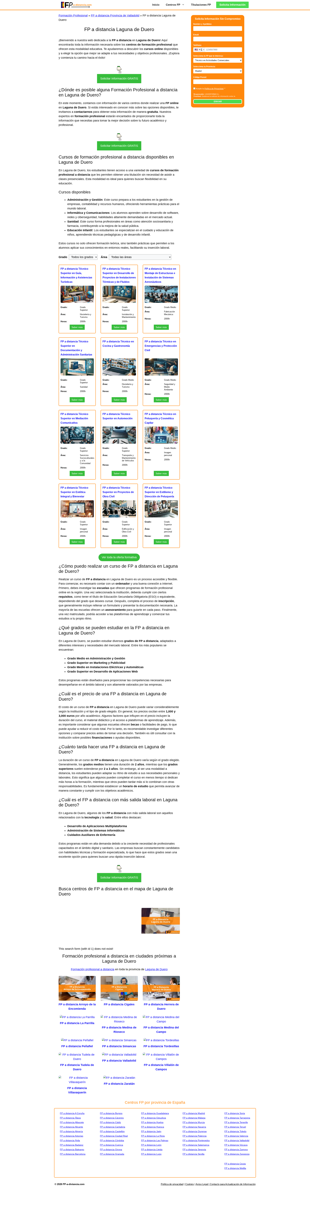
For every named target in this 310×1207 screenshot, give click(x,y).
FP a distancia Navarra (194, 1127)
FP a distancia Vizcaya (236, 1145)
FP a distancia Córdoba (112, 1140)
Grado (63, 257)
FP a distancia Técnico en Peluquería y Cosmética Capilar (160, 418)
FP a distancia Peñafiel (77, 1046)
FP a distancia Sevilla (193, 1154)
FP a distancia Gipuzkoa (153, 1118)
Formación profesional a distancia (92, 969)
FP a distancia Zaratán (119, 1083)
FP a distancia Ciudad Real (114, 1136)
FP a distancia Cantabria (112, 1127)
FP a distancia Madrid (194, 1113)
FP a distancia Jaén (151, 1131)
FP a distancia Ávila (70, 1140)
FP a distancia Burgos (111, 1113)
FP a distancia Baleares (72, 1149)
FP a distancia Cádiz (110, 1122)
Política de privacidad (172, 1184)
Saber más (77, 327)
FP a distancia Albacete (72, 1122)
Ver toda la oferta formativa (119, 557)
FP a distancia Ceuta (235, 1163)
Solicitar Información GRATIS (119, 78)
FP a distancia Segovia (194, 1149)
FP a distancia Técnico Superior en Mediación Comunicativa (74, 418)
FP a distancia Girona (111, 1149)
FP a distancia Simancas (119, 1046)
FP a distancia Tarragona (237, 1118)
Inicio (155, 4)
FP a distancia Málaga (194, 1118)
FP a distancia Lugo (151, 1154)
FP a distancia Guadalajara (155, 1113)
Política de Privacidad (213, 89)
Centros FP (173, 4)
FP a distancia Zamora (236, 1149)
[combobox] (199, 50)
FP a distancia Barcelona (72, 1154)
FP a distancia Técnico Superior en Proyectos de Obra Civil (118, 492)
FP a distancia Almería (71, 1131)
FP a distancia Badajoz (71, 1145)
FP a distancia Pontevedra (196, 1140)
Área (104, 257)
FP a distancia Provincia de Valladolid (115, 15)
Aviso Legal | (203, 1184)
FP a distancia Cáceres (112, 1118)
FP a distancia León (151, 1145)
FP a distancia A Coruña (72, 1113)
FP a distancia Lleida (151, 1149)
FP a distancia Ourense (195, 1131)
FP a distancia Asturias (71, 1136)
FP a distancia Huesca (152, 1127)
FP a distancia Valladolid (119, 1060)
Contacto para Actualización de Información (233, 1184)
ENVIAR (218, 101)
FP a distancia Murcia (194, 1122)
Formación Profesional (73, 15)
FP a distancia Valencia (236, 1136)
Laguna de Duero (156, 969)
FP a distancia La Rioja (153, 1136)
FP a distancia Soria (234, 1113)
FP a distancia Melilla (235, 1168)
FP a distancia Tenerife (236, 1122)
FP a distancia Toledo (235, 1131)
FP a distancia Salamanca (196, 1145)
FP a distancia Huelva (152, 1122)
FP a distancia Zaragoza (236, 1154)
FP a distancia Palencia (195, 1136)
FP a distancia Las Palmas (154, 1140)
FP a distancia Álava (70, 1118)
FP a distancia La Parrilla (77, 1023)
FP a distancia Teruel (235, 1127)
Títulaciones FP (201, 4)
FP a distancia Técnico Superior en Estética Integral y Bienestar (74, 492)
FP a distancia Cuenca (111, 1145)
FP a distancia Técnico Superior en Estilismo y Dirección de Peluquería (159, 492)
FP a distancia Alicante (71, 1127)
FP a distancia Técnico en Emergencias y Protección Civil (161, 346)
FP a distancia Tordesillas (161, 1046)
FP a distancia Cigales (119, 1004)
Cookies (189, 1184)
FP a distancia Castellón (112, 1131)
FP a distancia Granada (112, 1154)
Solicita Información (232, 4)
